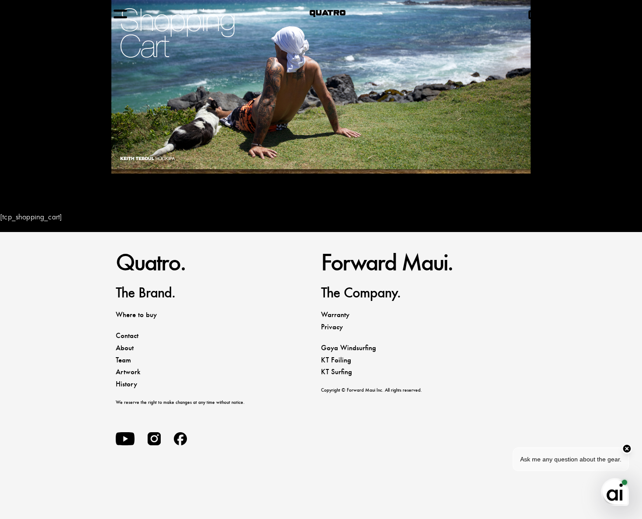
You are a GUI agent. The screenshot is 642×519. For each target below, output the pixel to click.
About (125, 347)
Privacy (332, 326)
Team (123, 360)
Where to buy (136, 314)
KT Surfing (336, 371)
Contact (127, 335)
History (126, 384)
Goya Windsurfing (348, 347)
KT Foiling (336, 360)
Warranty (335, 314)
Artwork (128, 371)
